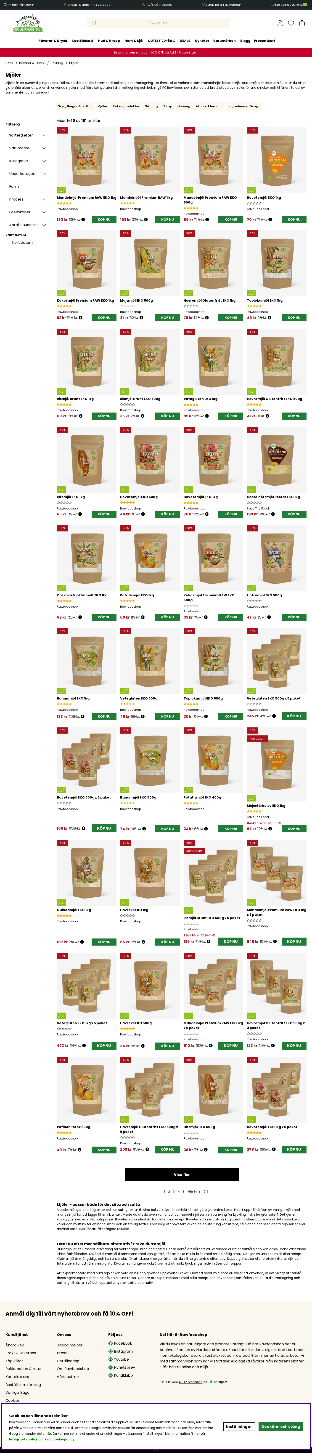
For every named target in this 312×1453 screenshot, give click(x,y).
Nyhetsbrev (124, 1367)
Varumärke (19, 148)
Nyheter (202, 40)
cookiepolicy (63, 1439)
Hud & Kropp (109, 40)
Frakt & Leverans (20, 1353)
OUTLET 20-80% (161, 40)
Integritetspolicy (23, 1439)
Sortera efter (21, 135)
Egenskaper (20, 212)
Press (62, 1353)
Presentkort (264, 40)
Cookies (12, 1400)
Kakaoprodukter (126, 106)
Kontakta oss (17, 1376)
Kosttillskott (82, 40)
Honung (183, 106)
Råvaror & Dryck (52, 40)
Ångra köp (14, 1345)
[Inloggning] (280, 23)
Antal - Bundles (23, 225)
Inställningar (239, 1426)
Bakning (57, 63)
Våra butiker (68, 1376)
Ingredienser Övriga (244, 106)
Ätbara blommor (209, 106)
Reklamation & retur (23, 1368)
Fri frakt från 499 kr (21, 5)
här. (49, 1434)
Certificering (68, 1361)
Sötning (151, 106)
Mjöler (74, 63)
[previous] (54, 106)
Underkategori (22, 173)
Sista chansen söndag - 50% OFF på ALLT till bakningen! (156, 52)
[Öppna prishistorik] (83, 220)
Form (14, 186)
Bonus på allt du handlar (223, 5)
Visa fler (182, 1174)
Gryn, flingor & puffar (75, 106)
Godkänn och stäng (280, 1426)
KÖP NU (294, 716)
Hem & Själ (133, 40)
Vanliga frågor (18, 1392)
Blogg (245, 40)
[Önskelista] (291, 23)
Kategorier (18, 161)
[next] (307, 106)
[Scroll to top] (156, 1450)
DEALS (185, 40)
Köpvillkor (14, 1361)
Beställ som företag (23, 1384)
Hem (9, 63)
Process (16, 199)
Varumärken (224, 40)
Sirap (167, 106)
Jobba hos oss (70, 1345)
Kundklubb (123, 1375)
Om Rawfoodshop (73, 1368)
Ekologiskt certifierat (289, 5)
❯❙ (206, 1191)
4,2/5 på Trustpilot (159, 5)
